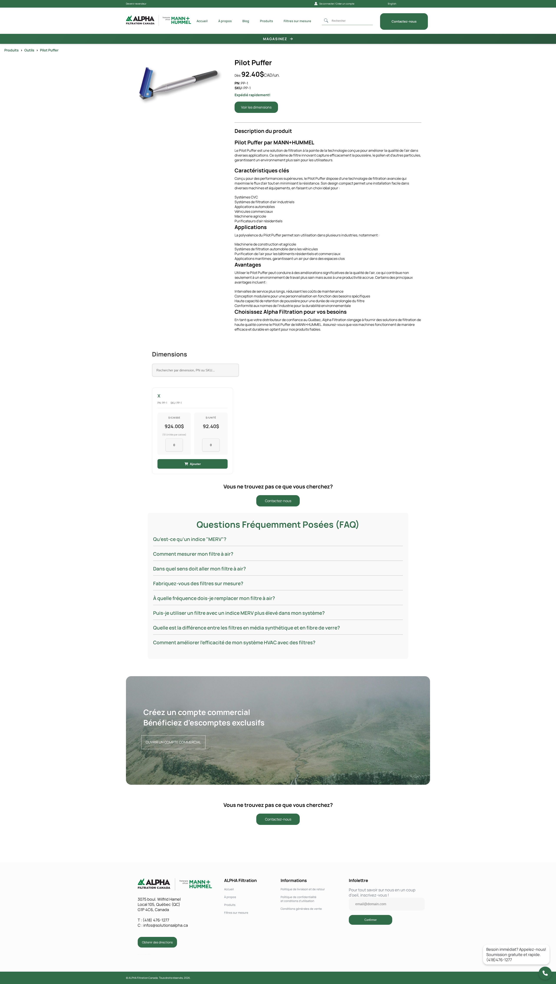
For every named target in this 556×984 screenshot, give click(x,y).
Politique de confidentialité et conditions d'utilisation (298, 899)
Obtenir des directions (157, 942)
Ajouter (195, 464)
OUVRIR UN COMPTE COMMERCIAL (173, 742)
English (392, 3)
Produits (229, 905)
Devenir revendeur (136, 3)
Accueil (229, 889)
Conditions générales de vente (301, 909)
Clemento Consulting (144, 954)
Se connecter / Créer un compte (336, 3)
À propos (230, 897)
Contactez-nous (278, 500)
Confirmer (370, 919)
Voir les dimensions (256, 107)
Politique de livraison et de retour (303, 889)
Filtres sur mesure (236, 913)
